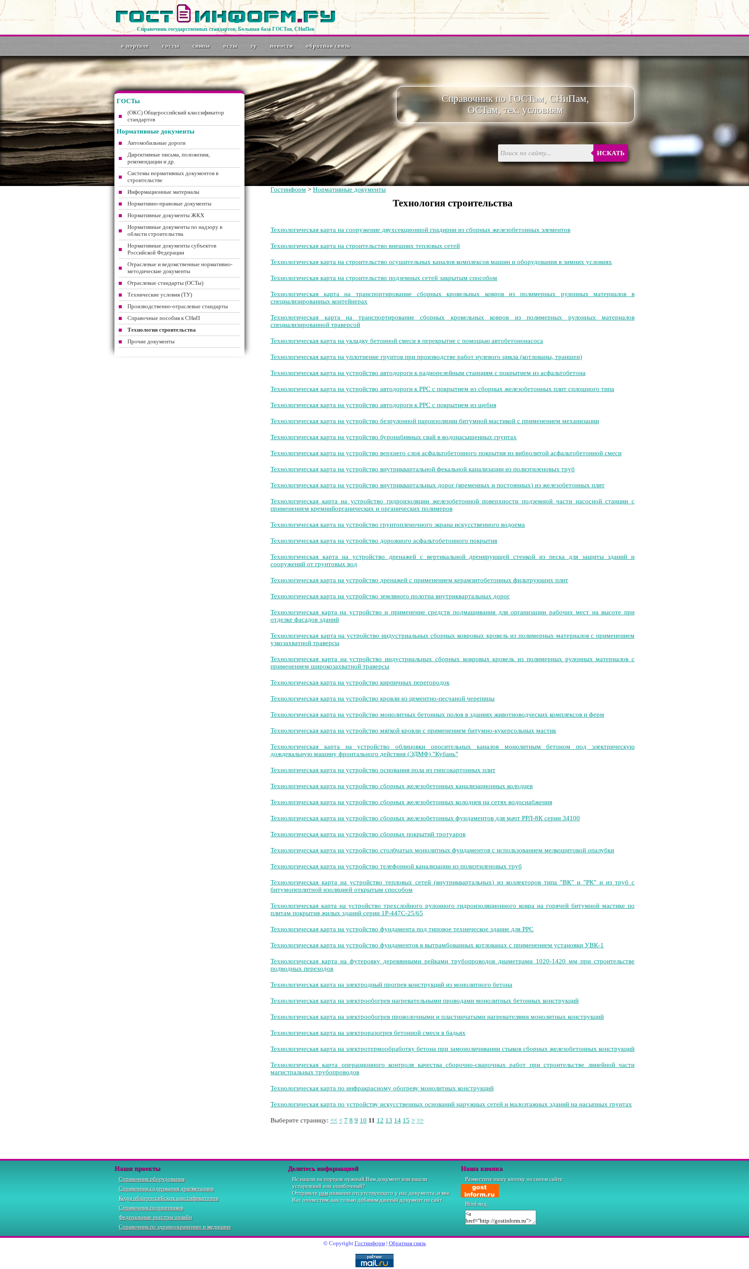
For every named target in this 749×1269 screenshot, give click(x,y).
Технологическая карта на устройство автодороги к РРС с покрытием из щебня (383, 404)
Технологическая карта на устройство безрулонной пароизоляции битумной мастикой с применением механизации (434, 421)
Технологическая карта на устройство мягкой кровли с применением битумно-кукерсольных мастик (413, 730)
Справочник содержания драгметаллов (166, 1188)
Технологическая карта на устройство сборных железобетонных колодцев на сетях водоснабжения (411, 802)
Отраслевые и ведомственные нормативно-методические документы (179, 267)
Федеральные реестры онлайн (155, 1217)
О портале (135, 45)
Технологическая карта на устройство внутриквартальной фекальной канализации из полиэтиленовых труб (422, 469)
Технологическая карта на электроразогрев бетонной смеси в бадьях (368, 1032)
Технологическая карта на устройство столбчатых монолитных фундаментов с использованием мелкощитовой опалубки (442, 850)
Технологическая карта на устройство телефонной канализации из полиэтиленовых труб (396, 866)
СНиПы (201, 45)
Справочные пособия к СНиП (163, 318)
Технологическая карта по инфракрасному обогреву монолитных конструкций (382, 1088)
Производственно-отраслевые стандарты (177, 306)
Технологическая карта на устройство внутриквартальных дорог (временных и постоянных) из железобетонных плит (437, 485)
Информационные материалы (163, 192)
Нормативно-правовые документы (169, 203)
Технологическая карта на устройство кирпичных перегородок (359, 682)
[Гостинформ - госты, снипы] (225, 21)
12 (380, 1120)
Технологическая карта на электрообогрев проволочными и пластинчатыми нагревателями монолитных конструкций (437, 1016)
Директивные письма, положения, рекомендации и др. (168, 158)
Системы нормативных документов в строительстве (172, 176)
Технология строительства (161, 329)
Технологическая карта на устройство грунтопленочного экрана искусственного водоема (397, 524)
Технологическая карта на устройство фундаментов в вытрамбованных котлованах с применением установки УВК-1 (437, 945)
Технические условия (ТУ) (159, 294)
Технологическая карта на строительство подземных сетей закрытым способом (383, 277)
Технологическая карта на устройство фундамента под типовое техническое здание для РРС (402, 929)
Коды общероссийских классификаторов (168, 1198)
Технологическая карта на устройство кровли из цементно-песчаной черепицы (382, 698)
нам (323, 1193)
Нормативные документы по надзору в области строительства (174, 230)
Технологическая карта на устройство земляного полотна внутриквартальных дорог (390, 596)
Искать (611, 153)
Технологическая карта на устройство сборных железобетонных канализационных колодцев (401, 786)
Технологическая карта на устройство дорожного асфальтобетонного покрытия (383, 540)
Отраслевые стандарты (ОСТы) (165, 283)
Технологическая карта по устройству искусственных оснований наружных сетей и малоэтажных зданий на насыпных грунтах (451, 1104)
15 (406, 1120)
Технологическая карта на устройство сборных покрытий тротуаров (368, 834)
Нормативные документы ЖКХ (165, 215)
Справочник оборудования (152, 1179)
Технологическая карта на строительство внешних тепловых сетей (365, 245)
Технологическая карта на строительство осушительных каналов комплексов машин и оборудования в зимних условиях (441, 261)
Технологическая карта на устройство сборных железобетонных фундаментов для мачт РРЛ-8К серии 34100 (425, 818)
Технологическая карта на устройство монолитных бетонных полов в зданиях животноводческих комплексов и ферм (437, 714)
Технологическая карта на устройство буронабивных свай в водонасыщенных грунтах (393, 437)
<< (333, 1120)
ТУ (254, 45)
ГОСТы (170, 45)
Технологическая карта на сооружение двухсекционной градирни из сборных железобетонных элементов (420, 229)
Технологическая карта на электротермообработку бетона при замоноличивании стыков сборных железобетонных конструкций (452, 1048)
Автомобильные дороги (156, 143)
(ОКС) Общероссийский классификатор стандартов (175, 116)
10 (363, 1120)
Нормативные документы (349, 189)
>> (420, 1120)
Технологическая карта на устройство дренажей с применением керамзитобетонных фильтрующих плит (419, 580)
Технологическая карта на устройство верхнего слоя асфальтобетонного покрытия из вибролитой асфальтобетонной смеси (446, 453)
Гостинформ (288, 189)
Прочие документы (151, 341)
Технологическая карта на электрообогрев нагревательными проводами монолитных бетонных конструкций (424, 1000)
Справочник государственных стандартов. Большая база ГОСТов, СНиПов (225, 29)
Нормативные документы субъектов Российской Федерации (171, 249)
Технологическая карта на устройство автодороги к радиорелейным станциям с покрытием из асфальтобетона (428, 372)
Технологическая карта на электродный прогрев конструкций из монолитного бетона (391, 984)
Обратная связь (328, 45)
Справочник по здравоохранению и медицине (175, 1226)
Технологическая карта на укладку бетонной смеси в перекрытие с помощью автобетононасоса (406, 340)
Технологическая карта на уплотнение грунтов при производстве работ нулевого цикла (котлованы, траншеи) (426, 356)
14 (397, 1120)
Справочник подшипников (151, 1207)
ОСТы (230, 45)
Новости (281, 45)
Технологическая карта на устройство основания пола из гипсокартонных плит (382, 770)
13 (388, 1120)
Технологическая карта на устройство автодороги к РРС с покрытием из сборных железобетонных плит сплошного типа (442, 388)
